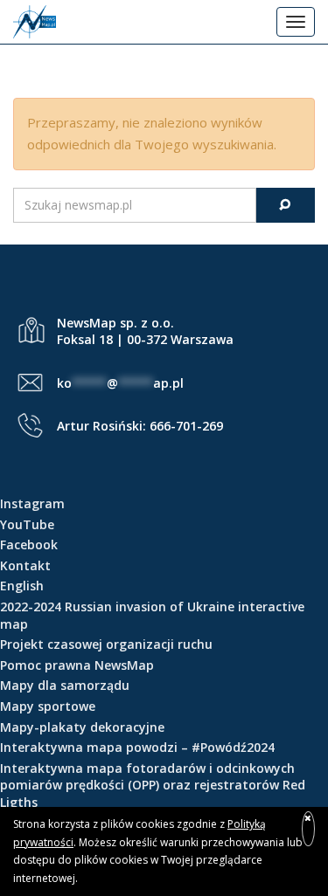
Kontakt (25, 565)
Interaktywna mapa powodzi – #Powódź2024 (137, 747)
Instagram (32, 503)
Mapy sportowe (47, 706)
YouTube (27, 524)
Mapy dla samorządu (64, 685)
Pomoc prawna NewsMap (77, 665)
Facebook (29, 544)
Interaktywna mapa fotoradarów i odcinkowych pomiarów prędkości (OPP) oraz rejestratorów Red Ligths (152, 785)
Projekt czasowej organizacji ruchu (106, 644)
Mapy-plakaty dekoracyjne (82, 727)
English (22, 585)
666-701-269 (186, 425)
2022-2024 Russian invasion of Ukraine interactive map (152, 615)
